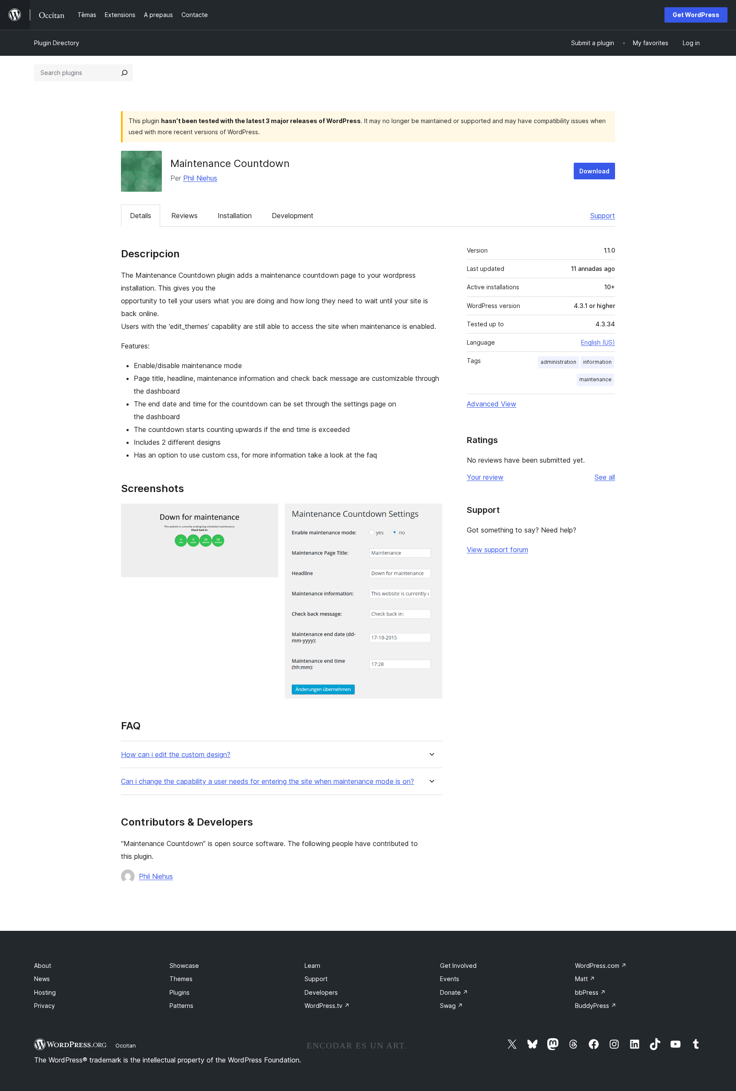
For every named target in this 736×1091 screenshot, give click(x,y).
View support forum (497, 549)
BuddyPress (595, 1005)
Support (602, 215)
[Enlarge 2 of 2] (430, 515)
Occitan (125, 1045)
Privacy (44, 1005)
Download (594, 171)
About (42, 965)
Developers (321, 992)
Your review (485, 477)
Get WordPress (696, 14)
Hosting (45, 992)
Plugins (180, 992)
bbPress (590, 992)
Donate (454, 992)
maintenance (595, 379)
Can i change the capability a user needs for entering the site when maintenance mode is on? (267, 781)
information (597, 362)
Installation (235, 215)
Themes (181, 978)
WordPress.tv (327, 1005)
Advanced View (491, 404)
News (42, 978)
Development (292, 215)
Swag (451, 1005)
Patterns (181, 1005)
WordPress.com (601, 965)
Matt (585, 978)
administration (558, 362)
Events (449, 978)
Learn (312, 965)
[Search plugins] (124, 72)
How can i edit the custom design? (175, 755)
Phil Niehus (200, 178)
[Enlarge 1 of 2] (266, 515)
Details (140, 215)
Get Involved (458, 965)
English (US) (598, 342)
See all (605, 477)
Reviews (184, 215)
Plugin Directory (56, 42)
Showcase (184, 965)
